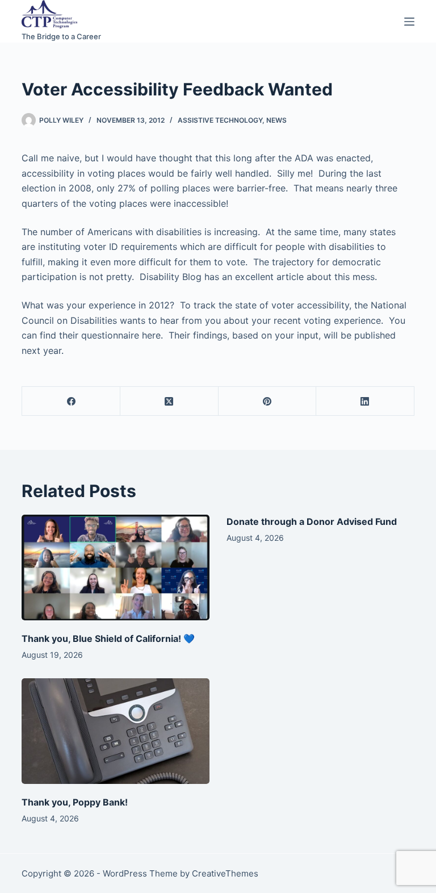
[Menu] (409, 21)
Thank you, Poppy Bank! (75, 802)
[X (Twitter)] (169, 401)
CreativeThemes (225, 873)
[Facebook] (71, 401)
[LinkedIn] (365, 401)
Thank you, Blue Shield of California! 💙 (108, 638)
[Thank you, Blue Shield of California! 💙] (115, 567)
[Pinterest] (268, 401)
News (276, 120)
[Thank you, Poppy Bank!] (115, 731)
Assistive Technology (220, 120)
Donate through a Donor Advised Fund (312, 521)
